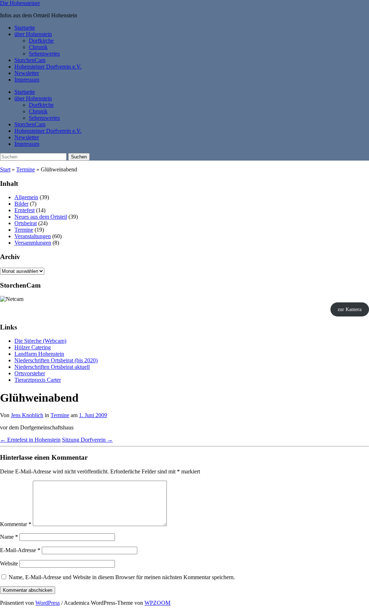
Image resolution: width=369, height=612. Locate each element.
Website (9, 563)
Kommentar (15, 524)
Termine (25, 169)
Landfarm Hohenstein (39, 354)
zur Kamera (349, 309)
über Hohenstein (33, 34)
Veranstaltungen (32, 236)
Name (9, 537)
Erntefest (24, 210)
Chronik (38, 47)
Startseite (24, 28)
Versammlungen (32, 243)
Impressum (26, 79)
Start (5, 169)
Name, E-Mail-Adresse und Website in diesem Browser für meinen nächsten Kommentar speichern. (122, 577)
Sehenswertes (44, 54)
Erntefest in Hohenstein (30, 440)
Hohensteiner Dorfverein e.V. (47, 67)
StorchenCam (29, 60)
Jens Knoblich (27, 415)
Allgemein (26, 197)
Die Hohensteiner (20, 3)
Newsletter (26, 73)
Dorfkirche (41, 41)
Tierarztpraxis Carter (37, 380)
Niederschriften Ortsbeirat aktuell (52, 367)
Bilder (21, 204)
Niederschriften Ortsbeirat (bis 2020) (56, 360)
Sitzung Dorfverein (87, 440)
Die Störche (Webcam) (40, 341)
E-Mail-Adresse (20, 550)
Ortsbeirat (25, 223)
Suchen (79, 156)
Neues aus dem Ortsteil (40, 217)
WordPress (47, 603)
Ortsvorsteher (29, 373)
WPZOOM (157, 603)
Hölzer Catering (32, 347)
